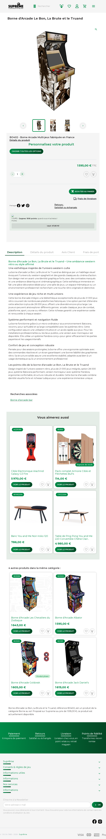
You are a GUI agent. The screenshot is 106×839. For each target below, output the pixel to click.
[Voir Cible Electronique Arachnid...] (31, 457)
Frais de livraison (87, 198)
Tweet (23, 205)
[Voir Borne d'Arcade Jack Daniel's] (75, 667)
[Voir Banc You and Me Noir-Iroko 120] (31, 522)
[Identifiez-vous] (77, 6)
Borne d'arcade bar (21, 400)
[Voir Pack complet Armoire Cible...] (75, 457)
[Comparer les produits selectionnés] (61, 6)
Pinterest (28, 205)
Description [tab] (14, 252)
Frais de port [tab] (91, 252)
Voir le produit (21, 484)
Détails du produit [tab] (42, 252)
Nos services (10, 784)
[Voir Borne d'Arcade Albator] (75, 603)
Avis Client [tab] (68, 252)
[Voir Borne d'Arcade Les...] (31, 603)
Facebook (94, 821)
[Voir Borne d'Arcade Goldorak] (31, 667)
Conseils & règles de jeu (17, 767)
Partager (19, 205)
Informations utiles (14, 772)
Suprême (8, 761)
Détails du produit (20, 140)
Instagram (100, 821)
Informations (10, 778)
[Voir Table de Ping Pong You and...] (75, 522)
